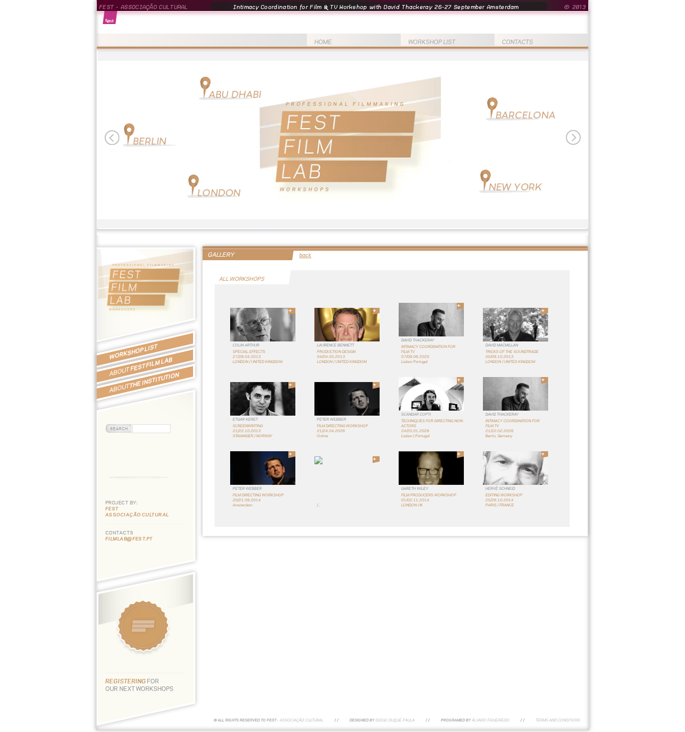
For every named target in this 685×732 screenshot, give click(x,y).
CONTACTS (517, 42)
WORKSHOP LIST (431, 42)
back (305, 255)
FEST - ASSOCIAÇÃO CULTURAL (144, 7)
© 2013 (575, 7)
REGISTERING (126, 681)
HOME (323, 42)
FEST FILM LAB (141, 366)
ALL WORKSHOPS (242, 278)
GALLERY (221, 254)
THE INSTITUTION (144, 382)
